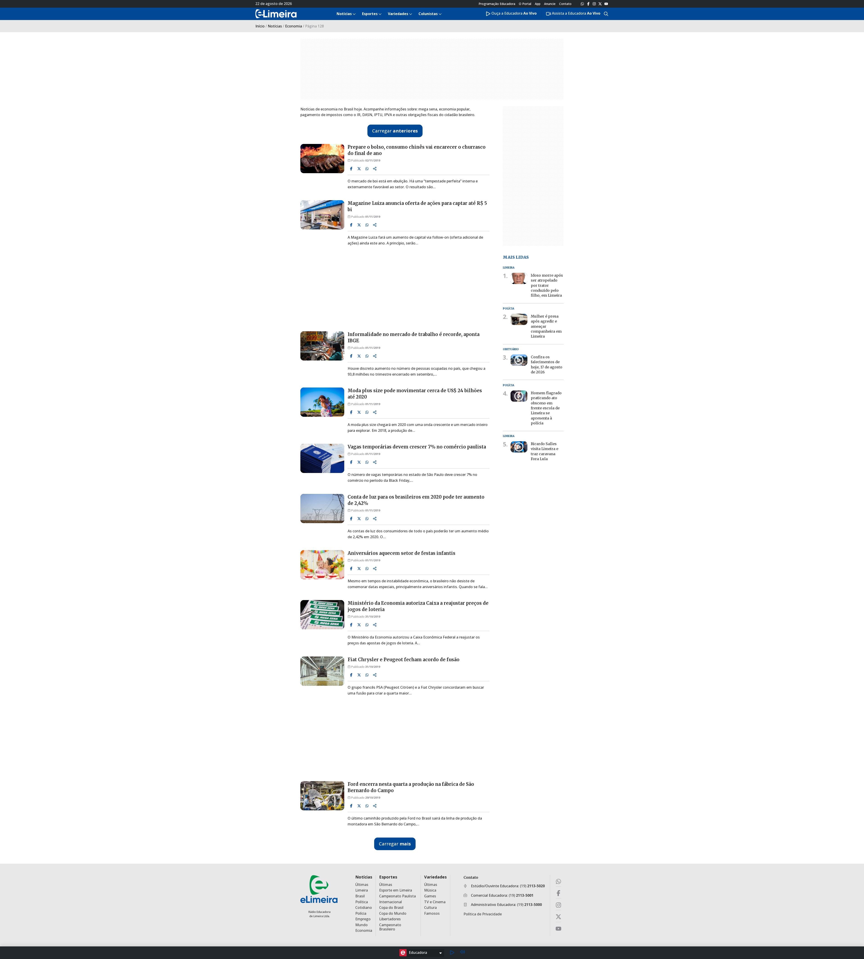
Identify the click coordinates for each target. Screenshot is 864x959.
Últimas (361, 885)
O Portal (525, 3)
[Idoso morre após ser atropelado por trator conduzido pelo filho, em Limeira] (519, 278)
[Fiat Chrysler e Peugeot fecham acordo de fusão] (322, 671)
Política (361, 902)
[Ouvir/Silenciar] (462, 952)
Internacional (390, 902)
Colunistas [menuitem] (428, 13)
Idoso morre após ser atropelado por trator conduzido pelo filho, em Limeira (547, 285)
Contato (565, 3)
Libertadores (390, 919)
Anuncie (550, 3)
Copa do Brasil (391, 907)
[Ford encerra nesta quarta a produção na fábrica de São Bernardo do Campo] (322, 795)
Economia (293, 26)
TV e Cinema (435, 902)
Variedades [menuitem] (398, 13)
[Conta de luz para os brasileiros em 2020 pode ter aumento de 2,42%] (322, 508)
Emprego (363, 919)
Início (260, 26)
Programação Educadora (497, 3)
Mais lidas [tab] (516, 257)
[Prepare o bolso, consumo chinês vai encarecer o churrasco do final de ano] (322, 158)
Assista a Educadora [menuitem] (575, 13)
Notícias (275, 26)
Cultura (430, 907)
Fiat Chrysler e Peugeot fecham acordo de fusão (403, 659)
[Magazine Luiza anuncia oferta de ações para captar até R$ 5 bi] (322, 214)
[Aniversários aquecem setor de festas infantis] (322, 564)
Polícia (360, 913)
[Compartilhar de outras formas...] (375, 168)
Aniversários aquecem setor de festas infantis (401, 553)
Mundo (361, 925)
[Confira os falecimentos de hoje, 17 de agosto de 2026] (519, 360)
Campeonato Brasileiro (390, 927)
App (537, 3)
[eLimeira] (319, 889)
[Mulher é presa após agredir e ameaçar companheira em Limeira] (519, 319)
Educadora (418, 952)
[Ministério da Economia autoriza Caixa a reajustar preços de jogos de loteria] (322, 614)
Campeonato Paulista (397, 896)
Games (430, 896)
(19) (532, 885)
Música (430, 890)
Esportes (388, 877)
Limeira (361, 890)
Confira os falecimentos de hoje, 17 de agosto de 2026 (546, 364)
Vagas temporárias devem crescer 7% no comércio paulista (417, 447)
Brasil (360, 896)
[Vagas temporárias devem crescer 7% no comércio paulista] (322, 458)
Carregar (395, 131)
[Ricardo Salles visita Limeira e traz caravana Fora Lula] (519, 447)
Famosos (432, 913)
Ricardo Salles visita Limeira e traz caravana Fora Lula (544, 451)
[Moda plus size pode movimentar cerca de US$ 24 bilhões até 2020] (322, 402)
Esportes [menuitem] (370, 13)
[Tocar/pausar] (452, 953)
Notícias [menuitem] (344, 13)
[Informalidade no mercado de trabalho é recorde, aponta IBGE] (322, 346)
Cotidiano (363, 907)
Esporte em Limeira (395, 890)
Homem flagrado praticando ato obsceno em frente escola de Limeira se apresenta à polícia (546, 408)
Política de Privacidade (483, 914)
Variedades (435, 877)
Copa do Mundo (392, 913)
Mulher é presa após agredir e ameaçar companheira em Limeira (546, 326)
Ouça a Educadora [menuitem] (513, 13)
